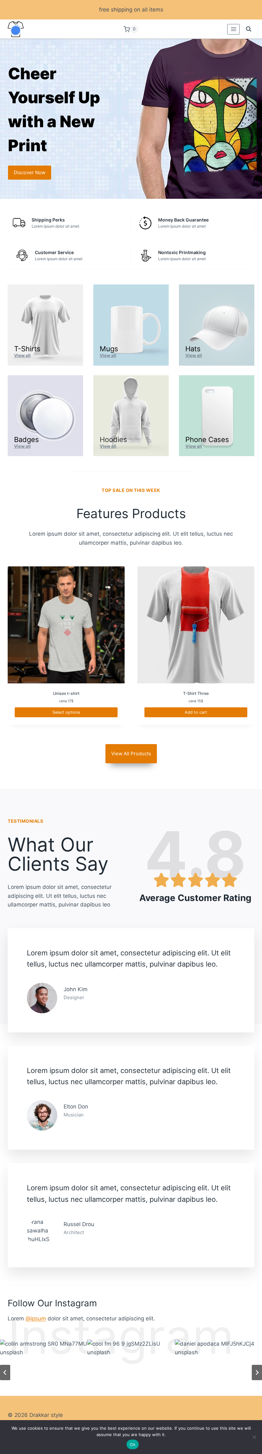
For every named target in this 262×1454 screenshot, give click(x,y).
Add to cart (196, 712)
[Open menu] (233, 29)
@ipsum (36, 1318)
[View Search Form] (248, 29)
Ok (132, 1444)
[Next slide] (257, 1372)
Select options (66, 712)
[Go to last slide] (5, 1372)
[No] (254, 1437)
